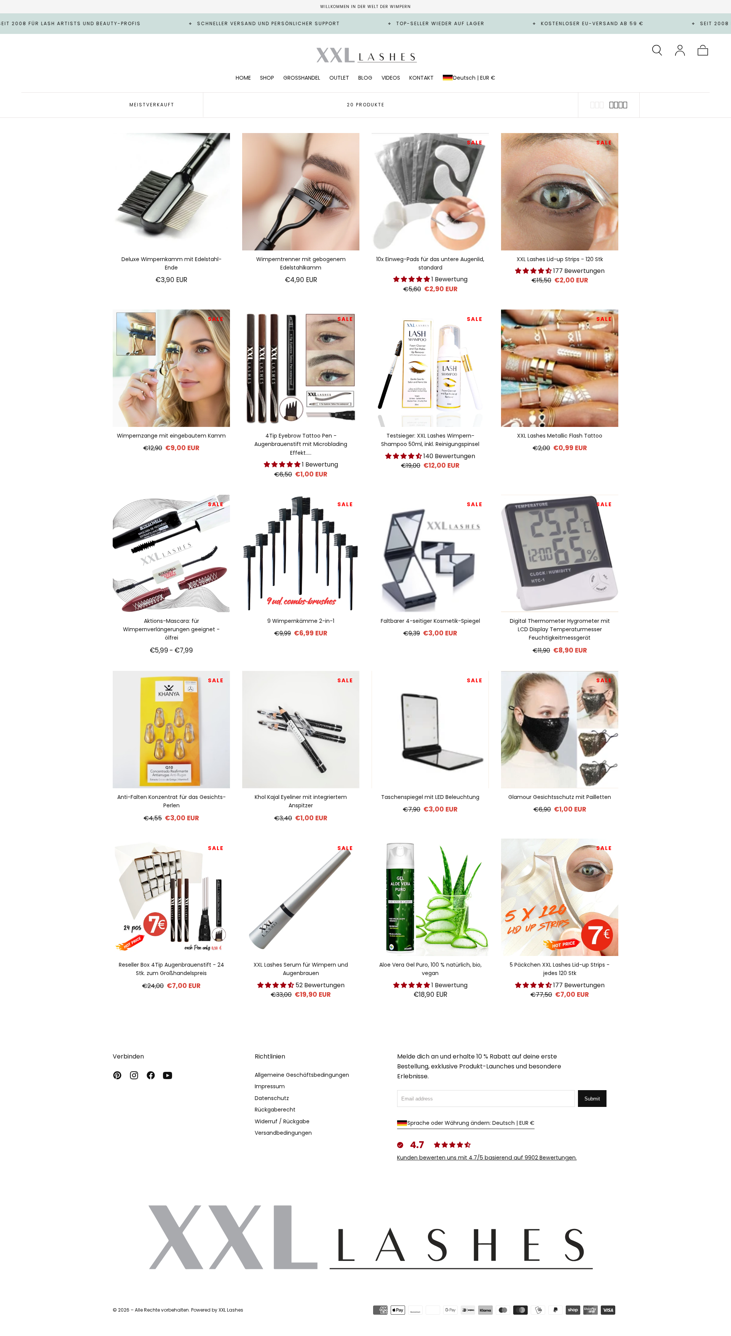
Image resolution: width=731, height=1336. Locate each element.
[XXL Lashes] (365, 1236)
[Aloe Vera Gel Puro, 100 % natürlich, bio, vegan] (430, 897)
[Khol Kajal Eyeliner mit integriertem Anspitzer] (300, 729)
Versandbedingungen (283, 1133)
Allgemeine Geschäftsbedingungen (302, 1075)
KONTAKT (421, 78)
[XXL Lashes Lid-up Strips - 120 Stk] (559, 191)
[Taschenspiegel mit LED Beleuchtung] (430, 729)
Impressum (270, 1086)
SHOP (267, 78)
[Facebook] (150, 1075)
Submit (592, 1099)
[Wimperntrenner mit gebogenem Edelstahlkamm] (300, 191)
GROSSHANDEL (301, 78)
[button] (657, 50)
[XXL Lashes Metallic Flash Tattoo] (559, 368)
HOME (243, 78)
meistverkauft (151, 104)
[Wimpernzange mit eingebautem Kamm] (171, 368)
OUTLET (339, 78)
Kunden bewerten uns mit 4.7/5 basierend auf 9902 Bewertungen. (487, 1157)
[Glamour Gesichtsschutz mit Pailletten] (559, 729)
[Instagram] (134, 1075)
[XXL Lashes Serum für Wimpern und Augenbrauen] (300, 897)
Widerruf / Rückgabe (282, 1121)
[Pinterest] (117, 1075)
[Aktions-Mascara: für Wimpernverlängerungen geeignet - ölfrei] (171, 553)
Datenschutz (272, 1098)
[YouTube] (167, 1075)
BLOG (365, 78)
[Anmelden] (680, 50)
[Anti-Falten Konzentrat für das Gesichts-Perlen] (171, 729)
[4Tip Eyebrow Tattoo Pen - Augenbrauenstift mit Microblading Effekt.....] (300, 368)
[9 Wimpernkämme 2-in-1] (300, 553)
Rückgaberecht (275, 1109)
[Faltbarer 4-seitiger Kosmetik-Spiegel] (430, 553)
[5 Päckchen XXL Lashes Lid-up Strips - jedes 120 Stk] (559, 897)
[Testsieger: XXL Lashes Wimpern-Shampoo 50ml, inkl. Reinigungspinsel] (430, 368)
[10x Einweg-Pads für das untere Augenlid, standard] (430, 191)
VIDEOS (390, 78)
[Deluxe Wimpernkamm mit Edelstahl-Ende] (171, 191)
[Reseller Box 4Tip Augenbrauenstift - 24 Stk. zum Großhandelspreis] (171, 897)
